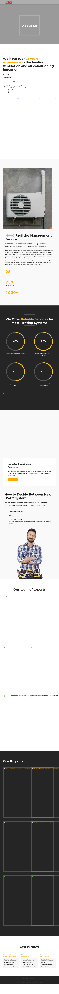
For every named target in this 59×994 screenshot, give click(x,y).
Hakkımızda (35, 982)
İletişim (42, 982)
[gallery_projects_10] (28, 900)
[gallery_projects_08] (28, 846)
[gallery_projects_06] (28, 792)
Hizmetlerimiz (26, 982)
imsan (14, 960)
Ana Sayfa (17, 982)
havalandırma (8, 960)
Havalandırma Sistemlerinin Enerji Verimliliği (29, 965)
